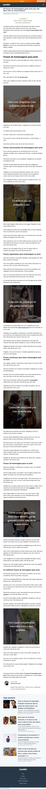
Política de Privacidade (23, 781)
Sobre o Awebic (23, 778)
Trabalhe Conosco (23, 783)
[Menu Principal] (43, 4)
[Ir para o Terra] (23, 1)
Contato (23, 776)
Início (23, 773)
